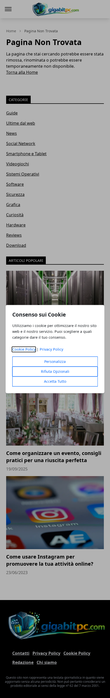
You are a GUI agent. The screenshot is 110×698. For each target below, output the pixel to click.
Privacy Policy (51, 349)
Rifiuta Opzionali (55, 371)
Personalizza (55, 361)
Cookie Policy (24, 349)
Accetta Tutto (55, 381)
